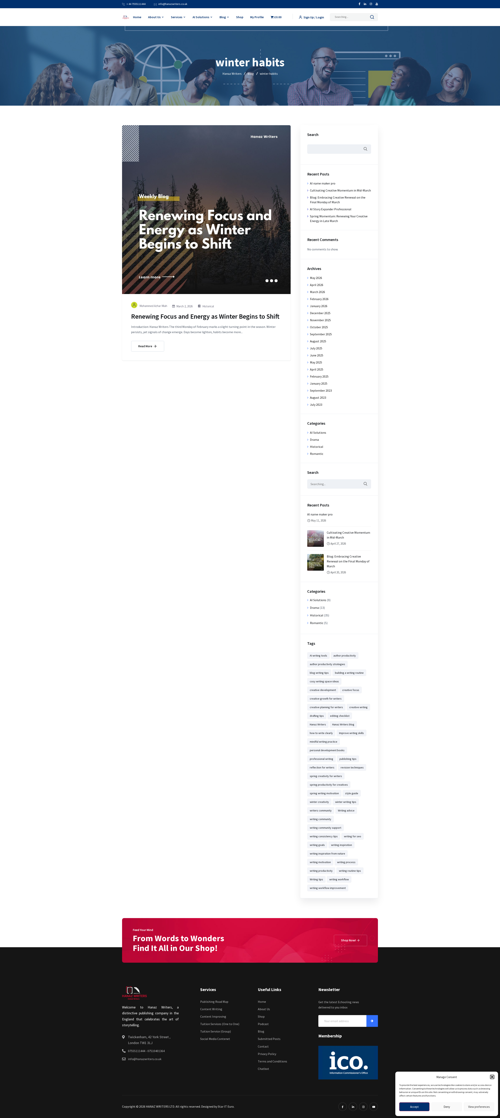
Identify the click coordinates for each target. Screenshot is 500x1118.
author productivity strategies (327, 664)
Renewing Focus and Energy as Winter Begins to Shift (205, 316)
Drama (314, 440)
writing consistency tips (324, 836)
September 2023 (321, 390)
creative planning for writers (326, 707)
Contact (263, 1046)
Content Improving (213, 1016)
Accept (414, 1107)
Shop (239, 17)
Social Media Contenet (215, 1039)
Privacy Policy (267, 1054)
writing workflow (339, 879)
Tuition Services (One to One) (219, 1024)
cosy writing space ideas (324, 681)
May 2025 (316, 362)
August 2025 (318, 341)
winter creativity (319, 802)
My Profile (257, 17)
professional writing (321, 759)
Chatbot (263, 1069)
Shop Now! (348, 940)
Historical (208, 306)
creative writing (358, 707)
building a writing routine (349, 673)
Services (176, 17)
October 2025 (319, 327)
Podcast (263, 1024)
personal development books (327, 750)
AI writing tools (318, 655)
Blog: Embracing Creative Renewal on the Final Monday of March (348, 561)
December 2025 (320, 313)
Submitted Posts (269, 1039)
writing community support (325, 827)
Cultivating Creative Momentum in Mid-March (340, 190)
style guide (351, 793)
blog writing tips (319, 673)
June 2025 (316, 355)
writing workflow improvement (328, 888)
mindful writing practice (323, 741)
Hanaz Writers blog (343, 724)
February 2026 (319, 299)
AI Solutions (201, 17)
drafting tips (317, 716)
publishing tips (347, 759)
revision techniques (352, 767)
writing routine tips (350, 870)
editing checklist (339, 716)
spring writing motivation (324, 793)
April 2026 (316, 285)
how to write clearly (321, 733)
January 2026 (318, 306)
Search (313, 134)
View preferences (479, 1107)
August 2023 (318, 397)
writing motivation (320, 862)
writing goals (317, 845)
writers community (321, 810)
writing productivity (321, 870)
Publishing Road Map (214, 1002)
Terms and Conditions (272, 1061)
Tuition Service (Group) (215, 1031)
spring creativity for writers (326, 776)
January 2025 (318, 383)
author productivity (344, 655)
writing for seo (352, 836)
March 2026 (317, 292)
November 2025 (320, 320)
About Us (154, 17)
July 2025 (316, 348)
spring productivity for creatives (329, 784)
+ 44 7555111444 (136, 4)
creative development (323, 690)
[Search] (372, 18)
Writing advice (346, 810)
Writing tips (316, 879)
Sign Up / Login (313, 17)
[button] (492, 1077)
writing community (320, 819)
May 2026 (316, 278)
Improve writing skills (351, 733)
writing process (346, 862)
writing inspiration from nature (327, 853)
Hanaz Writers (318, 724)
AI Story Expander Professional (330, 209)
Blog (223, 17)
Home (137, 17)
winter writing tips (345, 802)
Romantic (316, 454)
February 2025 (319, 376)
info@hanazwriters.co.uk (172, 4)
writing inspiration (341, 845)
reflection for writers (322, 767)
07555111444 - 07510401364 (146, 1051)
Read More (145, 346)
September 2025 (321, 334)
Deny (447, 1107)
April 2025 (316, 369)
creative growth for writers (326, 698)
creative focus (350, 690)
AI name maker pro (322, 183)
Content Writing (211, 1009)
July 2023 (316, 405)
